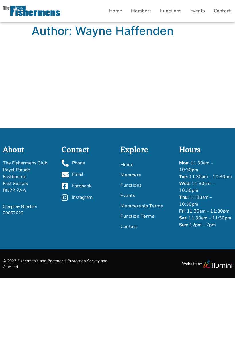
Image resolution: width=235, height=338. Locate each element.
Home (115, 11)
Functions (171, 11)
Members (141, 11)
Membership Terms (141, 206)
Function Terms (137, 216)
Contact (128, 226)
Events (197, 11)
